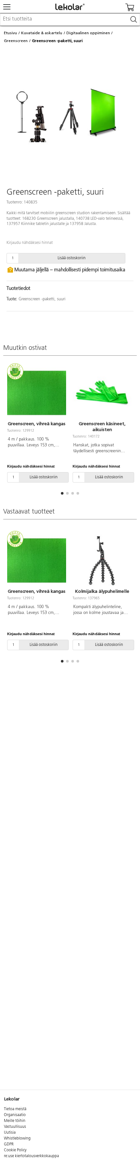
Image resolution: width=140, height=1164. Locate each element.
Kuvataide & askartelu (41, 33)
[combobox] (70, 19)
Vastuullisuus (15, 1127)
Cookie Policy (15, 1150)
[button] (62, 493)
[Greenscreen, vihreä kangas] (36, 393)
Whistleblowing (17, 1139)
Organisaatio (15, 1115)
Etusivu (10, 33)
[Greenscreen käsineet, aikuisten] (102, 393)
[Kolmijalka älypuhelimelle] (102, 560)
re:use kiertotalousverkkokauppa (31, 1156)
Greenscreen (16, 40)
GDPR (9, 1144)
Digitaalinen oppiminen (88, 33)
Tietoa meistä (15, 1109)
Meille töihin (14, 1121)
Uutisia (10, 1133)
